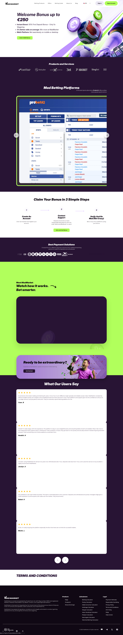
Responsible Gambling (112, 602)
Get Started (29, 371)
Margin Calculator (87, 610)
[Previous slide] (16, 135)
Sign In (100, 3)
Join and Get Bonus (61, 230)
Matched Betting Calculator (90, 620)
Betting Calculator (87, 599)
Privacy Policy (110, 605)
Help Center (109, 615)
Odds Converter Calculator (90, 605)
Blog (76, 3)
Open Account (111, 3)
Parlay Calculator (87, 602)
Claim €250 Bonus (24, 37)
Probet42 (68, 602)
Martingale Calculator (88, 617)
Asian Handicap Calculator (90, 612)
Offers (49, 3)
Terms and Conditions (112, 607)
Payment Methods (111, 599)
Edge (66, 599)
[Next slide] (106, 135)
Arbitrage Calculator (88, 607)
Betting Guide (59, 3)
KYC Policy (109, 610)
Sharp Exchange (70, 605)
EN (86, 3)
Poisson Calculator (87, 615)
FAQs (107, 612)
